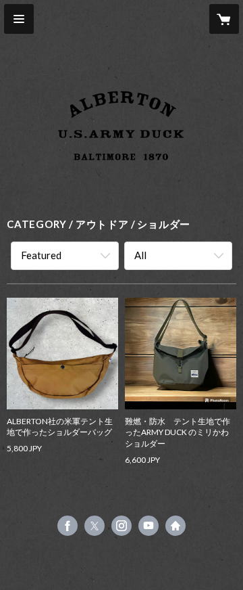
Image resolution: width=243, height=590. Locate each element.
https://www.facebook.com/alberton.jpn (67, 526)
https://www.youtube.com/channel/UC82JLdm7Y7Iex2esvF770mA (148, 526)
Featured (41, 255)
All (140, 255)
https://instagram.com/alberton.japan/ (121, 526)
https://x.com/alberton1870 (94, 526)
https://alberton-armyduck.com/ (175, 526)
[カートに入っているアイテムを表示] (224, 19)
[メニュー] (19, 19)
